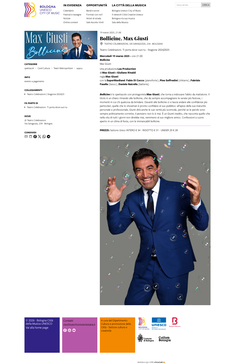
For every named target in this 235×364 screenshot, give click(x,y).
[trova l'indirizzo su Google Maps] (101, 43)
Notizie (66, 18)
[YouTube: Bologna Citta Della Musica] (74, 331)
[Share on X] (39, 136)
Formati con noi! (94, 14)
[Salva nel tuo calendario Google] (30, 136)
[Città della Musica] (165, 337)
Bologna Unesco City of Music (126, 10)
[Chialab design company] (151, 360)
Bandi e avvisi (92, 10)
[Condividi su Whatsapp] (44, 136)
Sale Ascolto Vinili (95, 22)
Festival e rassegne (72, 14)
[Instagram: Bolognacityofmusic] (69, 331)
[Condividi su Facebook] (35, 136)
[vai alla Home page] (42, 10)
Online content (70, 22)
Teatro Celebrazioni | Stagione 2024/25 (45, 94)
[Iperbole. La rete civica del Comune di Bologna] (147, 338)
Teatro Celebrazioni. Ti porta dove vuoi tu (47, 107)
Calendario (68, 10)
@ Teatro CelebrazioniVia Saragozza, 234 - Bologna (38, 122)
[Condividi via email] (26, 136)
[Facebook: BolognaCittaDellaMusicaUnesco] (65, 331)
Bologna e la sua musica (123, 18)
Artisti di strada (93, 18)
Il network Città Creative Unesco (127, 14)
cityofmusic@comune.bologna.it (79, 324)
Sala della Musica (120, 22)
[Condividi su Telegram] (48, 136)
